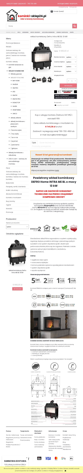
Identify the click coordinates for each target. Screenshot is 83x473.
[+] (75, 81)
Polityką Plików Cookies (55, 468)
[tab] (34, 142)
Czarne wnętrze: (59, 62)
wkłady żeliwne (16, 118)
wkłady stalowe (17, 78)
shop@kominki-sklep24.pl (67, 4)
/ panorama (15, 145)
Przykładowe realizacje (67, 439)
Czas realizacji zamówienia (39, 446)
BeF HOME (16, 81)
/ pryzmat (14, 141)
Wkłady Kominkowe (16, 71)
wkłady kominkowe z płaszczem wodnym (18, 123)
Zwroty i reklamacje (12, 435)
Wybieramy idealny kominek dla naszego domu (56, 448)
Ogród (8, 205)
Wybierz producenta (13, 223)
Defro (73, 103)
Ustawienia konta (26, 438)
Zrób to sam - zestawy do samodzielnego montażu (18, 161)
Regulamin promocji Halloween (13, 439)
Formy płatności (39, 437)
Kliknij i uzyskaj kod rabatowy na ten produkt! (64, 96)
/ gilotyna (14, 148)
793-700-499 (65, 131)
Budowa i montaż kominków (54, 436)
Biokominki (10, 183)
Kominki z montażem (13, 198)
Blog (64, 442)
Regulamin (9, 442)
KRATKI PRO (16, 99)
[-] (68, 81)
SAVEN (15, 106)
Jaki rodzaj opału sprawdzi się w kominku (54, 442)
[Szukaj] (74, 26)
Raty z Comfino (39, 440)
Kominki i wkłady (12, 62)
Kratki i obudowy (12, 190)
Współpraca (67, 449)
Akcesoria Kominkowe (14, 194)
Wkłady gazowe (16, 74)
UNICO (15, 114)
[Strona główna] (26, 15)
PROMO (8, 47)
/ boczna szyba (16, 130)
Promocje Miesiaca (13, 43)
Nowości (9, 209)
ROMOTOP (16, 103)
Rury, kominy (10, 201)
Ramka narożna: (59, 57)
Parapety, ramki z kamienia (16, 187)
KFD (14, 92)
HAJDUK (15, 84)
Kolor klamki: (58, 66)
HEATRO (15, 88)
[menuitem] (12, 32)
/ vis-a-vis (14, 137)
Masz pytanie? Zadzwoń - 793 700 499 (21, 4)
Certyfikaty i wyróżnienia (67, 446)
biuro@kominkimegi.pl (57, 134)
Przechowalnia (25, 440)
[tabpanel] (53, 288)
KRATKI (15, 95)
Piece (8, 168)
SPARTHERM (17, 110)
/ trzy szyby (15, 134)
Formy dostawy (39, 442)
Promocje (9, 212)
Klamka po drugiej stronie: (59, 73)
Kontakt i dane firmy (69, 435)
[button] (52, 80)
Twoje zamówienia (26, 435)
